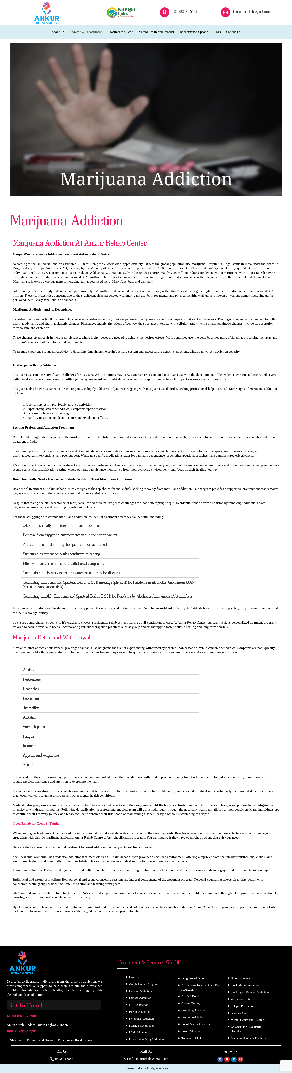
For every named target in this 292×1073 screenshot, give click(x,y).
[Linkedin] (234, 1059)
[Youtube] (227, 1059)
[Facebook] (220, 1059)
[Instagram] (240, 1059)
